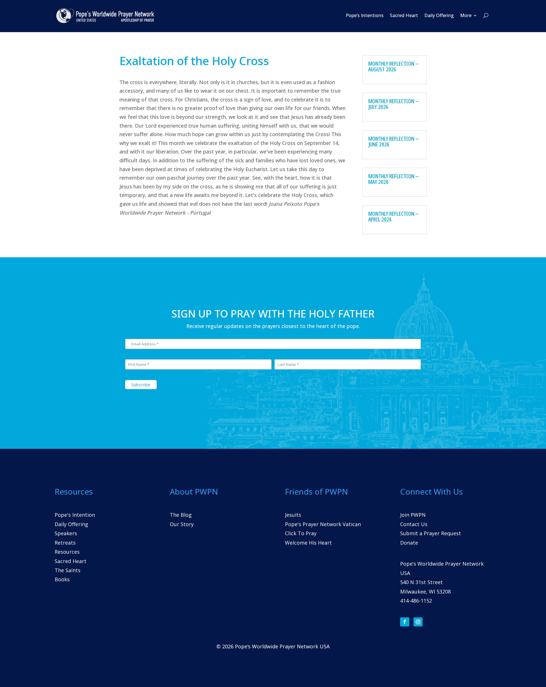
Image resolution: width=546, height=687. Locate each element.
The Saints (67, 570)
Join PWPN (413, 514)
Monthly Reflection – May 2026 (393, 179)
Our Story (182, 524)
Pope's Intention (75, 514)
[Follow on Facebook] (404, 621)
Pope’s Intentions (365, 15)
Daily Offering (439, 15)
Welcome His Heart (308, 542)
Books (62, 579)
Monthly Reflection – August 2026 (393, 66)
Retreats (65, 542)
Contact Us (413, 524)
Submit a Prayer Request (430, 533)
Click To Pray (301, 533)
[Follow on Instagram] (418, 621)
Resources (67, 551)
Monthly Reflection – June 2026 (393, 141)
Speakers (66, 533)
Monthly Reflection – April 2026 (393, 216)
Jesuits (293, 514)
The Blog (181, 514)
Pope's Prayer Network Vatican (323, 524)
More (465, 15)
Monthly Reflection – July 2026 (393, 104)
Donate (409, 542)
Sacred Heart (404, 15)
